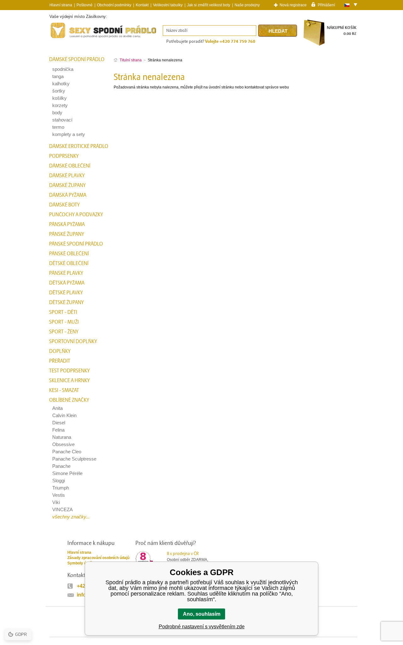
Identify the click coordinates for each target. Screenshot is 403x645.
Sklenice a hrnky (69, 380)
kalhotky (61, 83)
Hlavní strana (79, 552)
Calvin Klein (64, 415)
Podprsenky (64, 156)
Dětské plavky (66, 292)
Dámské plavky (67, 175)
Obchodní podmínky (114, 5)
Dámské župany (67, 185)
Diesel (58, 422)
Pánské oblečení (69, 253)
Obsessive (63, 444)
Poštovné (85, 5)
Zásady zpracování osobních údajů (98, 558)
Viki (56, 502)
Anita (57, 408)
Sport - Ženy (63, 331)
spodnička (62, 69)
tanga (58, 76)
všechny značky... (71, 516)
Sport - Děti (63, 312)
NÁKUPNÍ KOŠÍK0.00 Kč (341, 30)
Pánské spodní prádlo (76, 243)
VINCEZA (62, 509)
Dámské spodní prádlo (77, 59)
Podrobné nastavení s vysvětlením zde (202, 626)
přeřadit (59, 361)
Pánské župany (66, 234)
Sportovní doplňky (73, 341)
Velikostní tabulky (168, 5)
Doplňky (60, 351)
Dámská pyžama (67, 195)
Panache (61, 466)
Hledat (278, 31)
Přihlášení (326, 5)
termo (58, 127)
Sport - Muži (64, 322)
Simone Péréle (67, 473)
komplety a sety (68, 134)
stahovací (62, 119)
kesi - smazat (64, 390)
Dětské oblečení (68, 263)
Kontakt (142, 5)
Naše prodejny (247, 5)
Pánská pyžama (67, 224)
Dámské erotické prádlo (78, 146)
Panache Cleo (66, 451)
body (57, 112)
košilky (59, 98)
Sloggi (58, 480)
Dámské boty (64, 204)
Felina (58, 429)
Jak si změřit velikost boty (208, 5)
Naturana (61, 437)
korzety (60, 105)
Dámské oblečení (69, 165)
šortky (58, 90)
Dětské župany (66, 302)
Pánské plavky (66, 273)
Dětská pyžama (66, 283)
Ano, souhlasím (201, 614)
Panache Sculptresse (74, 458)
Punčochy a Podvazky (76, 214)
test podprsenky (69, 370)
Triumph (60, 487)
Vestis (58, 495)
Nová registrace (293, 5)
